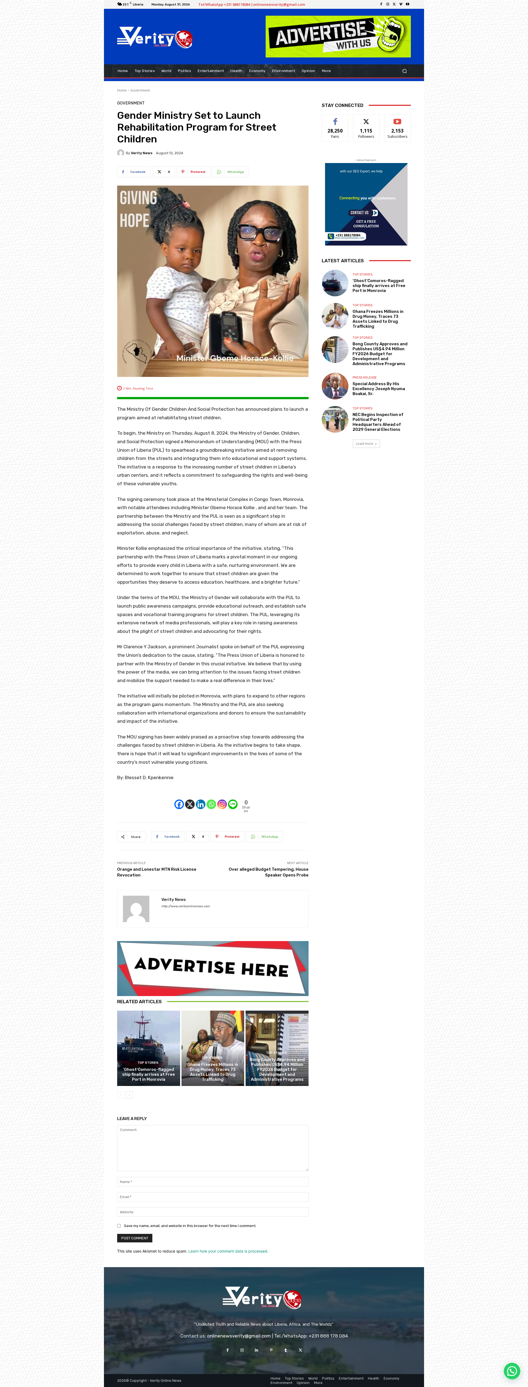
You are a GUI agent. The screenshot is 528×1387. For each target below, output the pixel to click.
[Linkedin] (200, 799)
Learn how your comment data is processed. (228, 1251)
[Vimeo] (401, 4)
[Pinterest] (271, 1350)
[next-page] (129, 1095)
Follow (366, 119)
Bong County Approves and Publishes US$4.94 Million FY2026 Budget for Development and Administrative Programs (277, 1069)
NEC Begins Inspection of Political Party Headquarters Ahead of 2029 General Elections (378, 422)
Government (140, 90)
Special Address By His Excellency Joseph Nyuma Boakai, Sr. (379, 388)
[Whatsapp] (211, 799)
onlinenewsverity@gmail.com (239, 1336)
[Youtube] (407, 4)
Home (122, 90)
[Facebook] (381, 4)
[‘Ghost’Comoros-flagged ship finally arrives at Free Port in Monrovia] (148, 1048)
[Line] (233, 799)
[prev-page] (120, 1095)
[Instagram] (387, 4)
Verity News (141, 153)
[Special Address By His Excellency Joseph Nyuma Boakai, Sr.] (335, 386)
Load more (364, 443)
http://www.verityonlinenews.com (185, 906)
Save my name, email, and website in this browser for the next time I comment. (190, 1226)
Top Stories (148, 1062)
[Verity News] (121, 152)
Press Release (365, 377)
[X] (394, 4)
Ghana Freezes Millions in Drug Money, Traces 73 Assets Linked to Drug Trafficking (212, 1072)
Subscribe (397, 119)
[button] (404, 70)
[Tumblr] (285, 1350)
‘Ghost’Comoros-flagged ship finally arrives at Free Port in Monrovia (148, 1074)
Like (335, 119)
